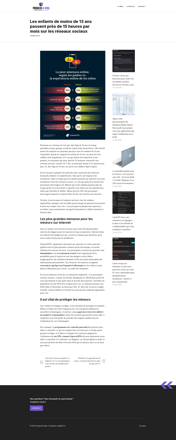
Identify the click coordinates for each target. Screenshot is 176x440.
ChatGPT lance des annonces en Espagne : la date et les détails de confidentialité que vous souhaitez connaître (123, 223)
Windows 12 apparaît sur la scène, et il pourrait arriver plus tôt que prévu (87, 361)
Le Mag (120, 6)
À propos (142, 426)
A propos (131, 6)
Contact (141, 6)
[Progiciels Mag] (41, 6)
